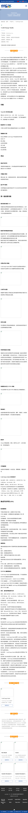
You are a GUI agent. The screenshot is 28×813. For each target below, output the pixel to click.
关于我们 (17, 790)
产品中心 (12, 21)
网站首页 (3, 788)
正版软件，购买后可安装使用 (12, 37)
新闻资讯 (25, 788)
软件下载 (10, 790)
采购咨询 (8, 39)
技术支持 (3, 790)
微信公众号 (18, 811)
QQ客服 (11, 811)
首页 (7, 21)
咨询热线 (4, 811)
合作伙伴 (17, 788)
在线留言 (25, 790)
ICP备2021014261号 (14, 796)
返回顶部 (25, 811)
